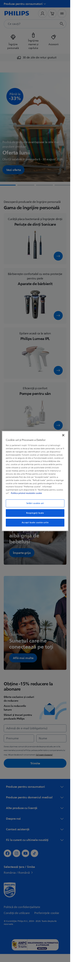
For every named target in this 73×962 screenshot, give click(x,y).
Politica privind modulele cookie (26, 493)
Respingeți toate (35, 513)
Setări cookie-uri (35, 503)
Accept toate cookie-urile (35, 522)
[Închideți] (63, 435)
